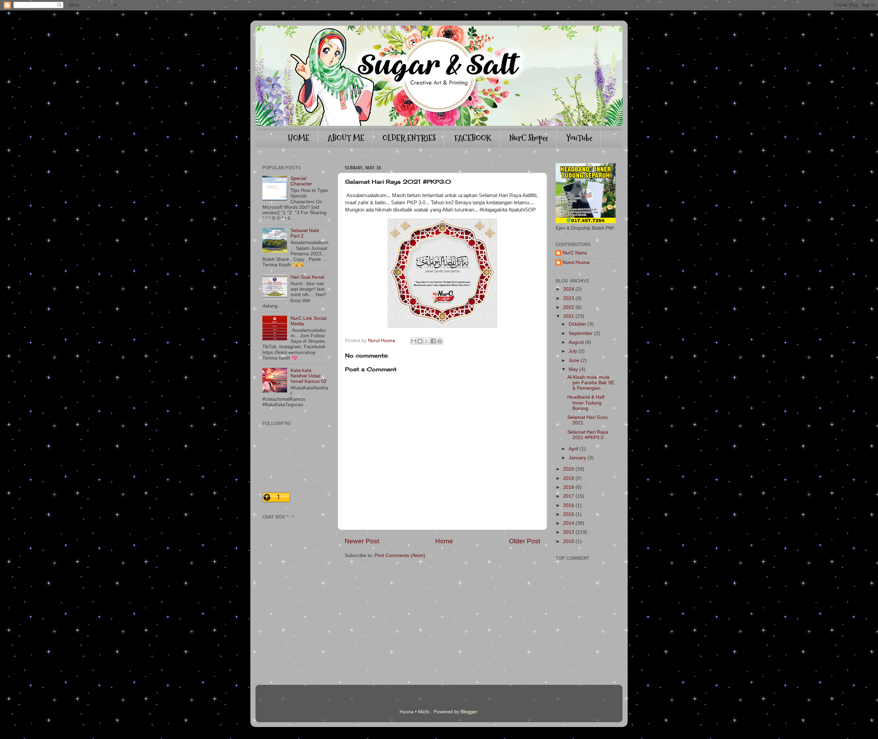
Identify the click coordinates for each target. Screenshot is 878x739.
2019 (568, 478)
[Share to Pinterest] (439, 341)
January (577, 457)
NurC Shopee (528, 138)
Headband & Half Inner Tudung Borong (585, 403)
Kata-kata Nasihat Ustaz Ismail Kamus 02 (308, 376)
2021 (568, 316)
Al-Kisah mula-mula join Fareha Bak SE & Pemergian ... (590, 383)
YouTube (579, 138)
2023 (568, 298)
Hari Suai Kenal (307, 277)
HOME (298, 138)
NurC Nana (574, 252)
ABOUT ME (346, 138)
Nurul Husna (576, 262)
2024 (568, 289)
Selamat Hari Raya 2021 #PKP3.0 (587, 434)
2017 (568, 496)
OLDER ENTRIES (409, 138)
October (577, 324)
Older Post (524, 541)
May (573, 369)
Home (444, 541)
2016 (568, 505)
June (574, 360)
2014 (568, 523)
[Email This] (413, 341)
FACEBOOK (472, 138)
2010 (568, 541)
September (581, 333)
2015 (568, 514)
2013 (568, 532)
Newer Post (362, 541)
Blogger (469, 711)
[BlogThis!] (420, 341)
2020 (568, 469)
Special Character (301, 181)
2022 (568, 307)
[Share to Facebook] (433, 341)
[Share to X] (426, 341)
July (573, 351)
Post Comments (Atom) (400, 555)
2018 (568, 487)
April (573, 448)
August (576, 342)
